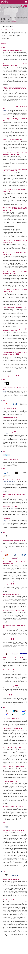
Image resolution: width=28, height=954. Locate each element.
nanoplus (4, 110)
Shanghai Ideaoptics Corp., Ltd (9, 481)
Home (3, 21)
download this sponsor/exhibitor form (19, 34)
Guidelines (8, 21)
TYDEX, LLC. (6, 461)
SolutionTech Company (7, 434)
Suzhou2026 (21, 2)
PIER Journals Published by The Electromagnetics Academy (18, 7)
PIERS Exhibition (14, 21)
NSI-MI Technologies (7, 410)
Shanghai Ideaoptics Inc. (8, 419)
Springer (4, 520)
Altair (12, 508)
